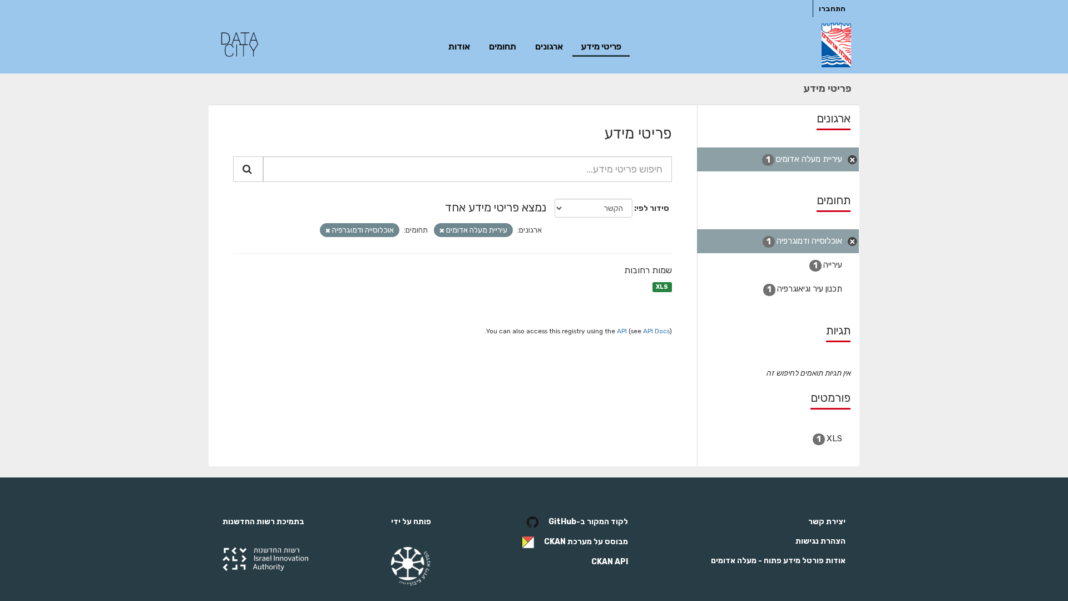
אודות (459, 46)
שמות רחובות (648, 270)
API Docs (656, 331)
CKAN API (609, 561)
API (622, 331)
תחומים (502, 46)
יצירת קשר (827, 521)
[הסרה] (441, 230)
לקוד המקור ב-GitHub (588, 521)
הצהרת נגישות (820, 541)
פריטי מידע (601, 46)
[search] (248, 169)
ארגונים (549, 46)
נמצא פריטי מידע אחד (495, 207)
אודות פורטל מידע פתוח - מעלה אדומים (778, 560)
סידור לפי (652, 208)
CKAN (555, 541)
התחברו (832, 8)
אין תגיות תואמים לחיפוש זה (808, 373)
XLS (662, 286)
